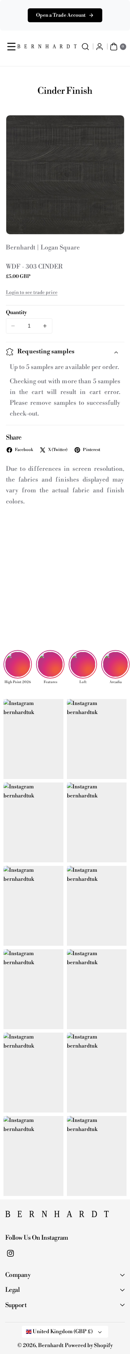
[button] (11, 46)
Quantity (16, 312)
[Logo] (40, 1216)
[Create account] (99, 46)
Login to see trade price (32, 292)
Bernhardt (50, 1345)
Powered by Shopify (89, 1345)
